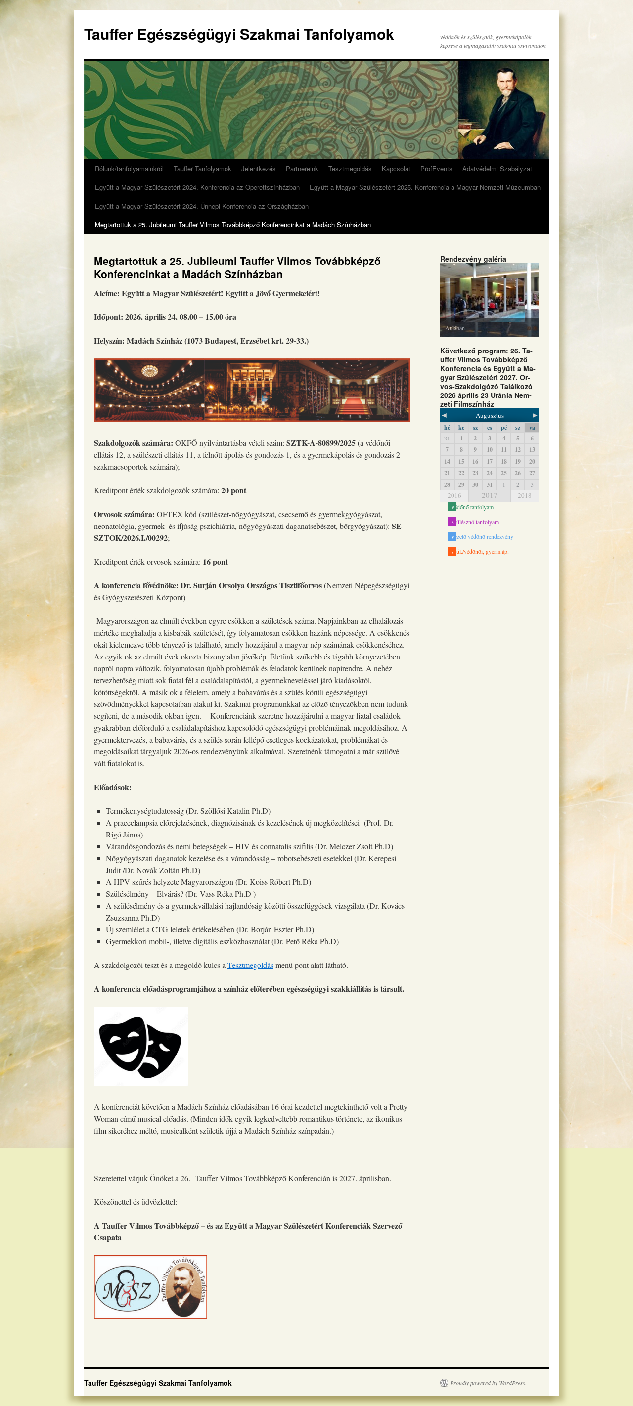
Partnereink (302, 168)
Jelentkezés (258, 168)
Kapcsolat (396, 168)
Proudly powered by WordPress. (488, 1383)
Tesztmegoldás (350, 168)
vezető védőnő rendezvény (482, 536)
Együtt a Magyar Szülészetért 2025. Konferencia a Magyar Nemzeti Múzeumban (425, 187)
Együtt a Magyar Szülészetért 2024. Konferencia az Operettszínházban (197, 187)
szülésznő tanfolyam (475, 522)
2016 (454, 495)
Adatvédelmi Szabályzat (497, 168)
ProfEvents (436, 168)
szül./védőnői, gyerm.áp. (480, 551)
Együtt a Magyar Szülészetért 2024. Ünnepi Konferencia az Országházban (202, 206)
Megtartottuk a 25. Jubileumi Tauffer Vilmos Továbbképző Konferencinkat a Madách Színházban (233, 224)
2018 (525, 495)
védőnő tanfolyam (473, 507)
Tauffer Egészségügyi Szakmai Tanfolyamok (239, 33)
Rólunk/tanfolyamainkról (129, 168)
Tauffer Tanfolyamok (202, 168)
